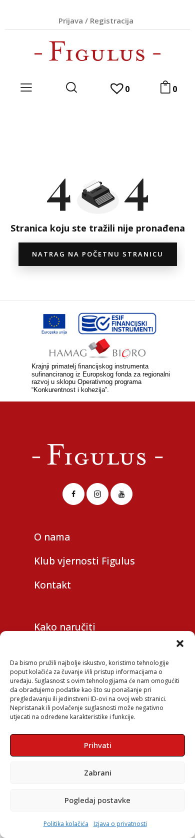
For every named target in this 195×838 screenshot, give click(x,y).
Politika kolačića (66, 824)
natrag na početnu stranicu (98, 254)
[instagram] (97, 494)
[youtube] (121, 494)
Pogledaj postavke (97, 800)
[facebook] (73, 494)
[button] (180, 643)
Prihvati (98, 745)
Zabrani (98, 773)
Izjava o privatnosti (120, 824)
